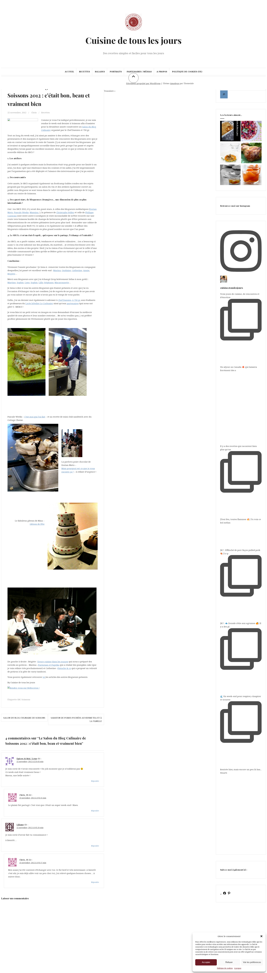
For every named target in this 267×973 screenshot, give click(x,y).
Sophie (20, 282)
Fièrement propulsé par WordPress (143, 83)
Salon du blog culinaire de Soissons (24, 717)
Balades (100, 71)
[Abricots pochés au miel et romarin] (251, 175)
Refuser (229, 962)
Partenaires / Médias (139, 71)
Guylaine (66, 270)
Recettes (84, 71)
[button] (261, 936)
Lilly (41, 282)
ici (44, 677)
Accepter (206, 962)
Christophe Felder (65, 212)
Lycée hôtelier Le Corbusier (39, 303)
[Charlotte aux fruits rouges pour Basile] (251, 131)
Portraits (116, 71)
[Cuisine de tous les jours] (133, 31)
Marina (57, 270)
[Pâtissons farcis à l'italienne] (251, 153)
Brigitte (11, 273)
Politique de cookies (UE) (187, 71)
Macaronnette (62, 282)
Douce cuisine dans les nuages (53, 661)
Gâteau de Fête (37, 524)
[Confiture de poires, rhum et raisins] (230, 175)
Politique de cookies (225, 968)
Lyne (27, 282)
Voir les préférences (252, 962)
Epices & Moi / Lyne (27, 758)
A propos (237, 968)
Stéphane (49, 282)
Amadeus (174, 83)
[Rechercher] (224, 94)
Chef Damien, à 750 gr (69, 300)
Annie (86, 270)
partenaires (73, 303)
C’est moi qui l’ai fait (34, 416)
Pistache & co (64, 668)
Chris (34, 112)
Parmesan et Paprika (48, 664)
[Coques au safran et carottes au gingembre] (230, 153)
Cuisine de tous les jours (133, 40)
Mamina (34, 212)
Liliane (20, 824)
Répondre (95, 781)
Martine (12, 282)
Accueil (69, 71)
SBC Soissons (23, 699)
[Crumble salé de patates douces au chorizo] (230, 131)
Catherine (77, 270)
